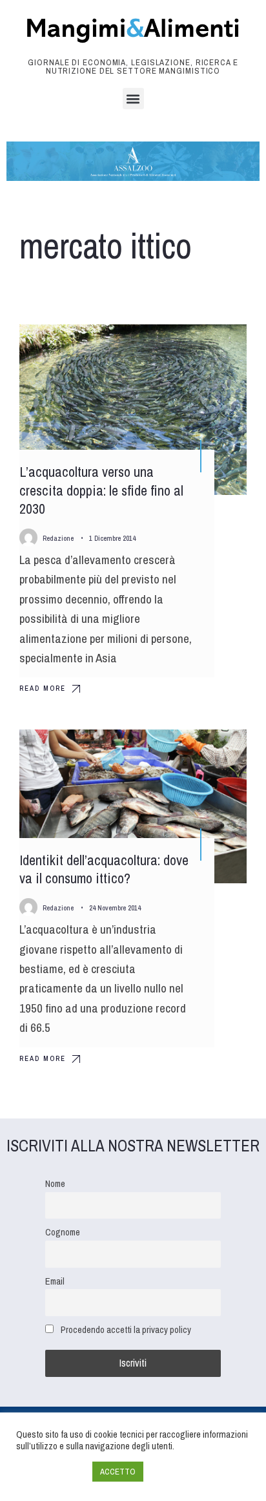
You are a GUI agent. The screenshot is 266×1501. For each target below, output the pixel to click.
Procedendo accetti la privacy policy (126, 1329)
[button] (133, 98)
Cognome (62, 1232)
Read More (42, 688)
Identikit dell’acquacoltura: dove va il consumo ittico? (104, 869)
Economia (212, 345)
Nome (55, 1183)
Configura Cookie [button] (51, 1472)
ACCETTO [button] (118, 1471)
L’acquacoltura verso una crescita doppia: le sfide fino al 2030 (101, 490)
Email (55, 1281)
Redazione (58, 538)
